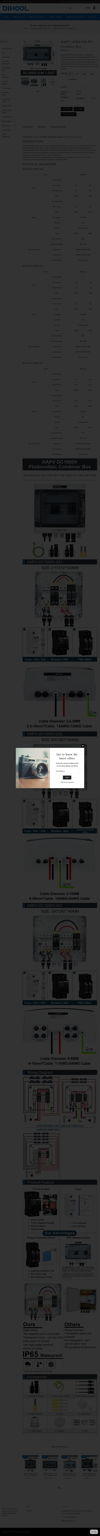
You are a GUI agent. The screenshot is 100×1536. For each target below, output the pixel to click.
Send (67, 777)
